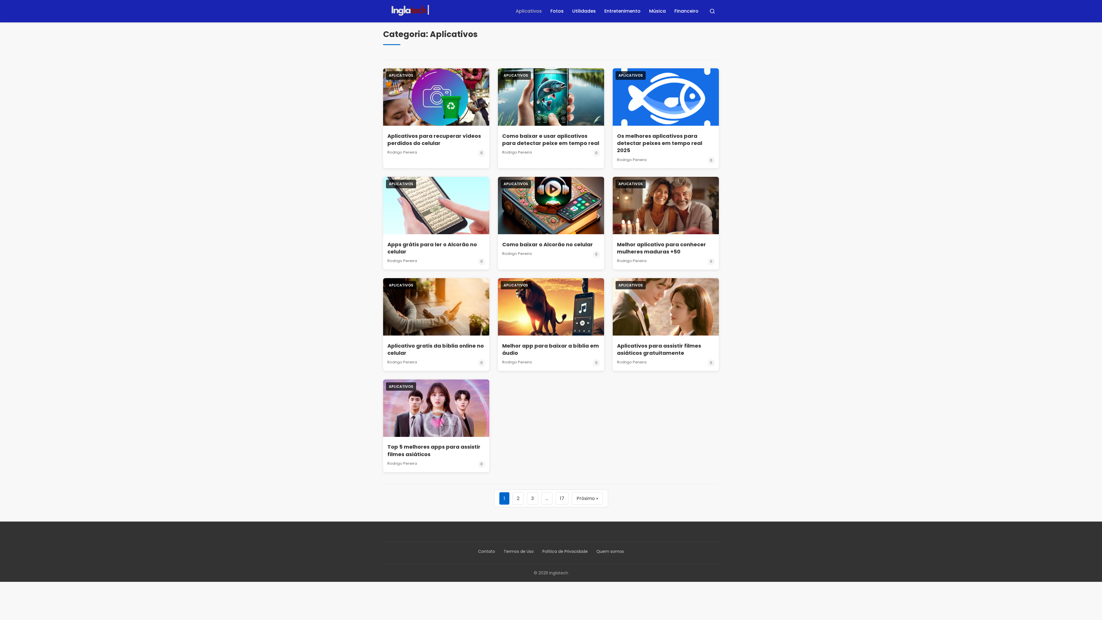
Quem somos (610, 551)
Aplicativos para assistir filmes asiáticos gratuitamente (659, 349)
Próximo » (587, 498)
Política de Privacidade (565, 551)
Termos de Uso (519, 551)
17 (562, 498)
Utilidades (584, 11)
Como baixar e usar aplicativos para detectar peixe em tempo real (550, 139)
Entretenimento (622, 11)
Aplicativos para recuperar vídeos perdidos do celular (434, 139)
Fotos (557, 11)
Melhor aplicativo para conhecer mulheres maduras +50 (661, 248)
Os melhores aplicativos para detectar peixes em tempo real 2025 (659, 143)
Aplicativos (529, 11)
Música (657, 11)
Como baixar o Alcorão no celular (547, 244)
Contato (486, 551)
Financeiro (686, 11)
